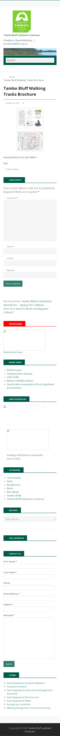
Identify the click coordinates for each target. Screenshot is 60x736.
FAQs (10, 481)
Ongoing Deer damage (20, 373)
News (16, 169)
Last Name (9, 572)
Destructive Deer (13, 352)
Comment (12, 198)
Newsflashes (15, 324)
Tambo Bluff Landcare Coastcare (21, 35)
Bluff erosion (14, 370)
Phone (6, 583)
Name (10, 246)
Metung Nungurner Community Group (28, 707)
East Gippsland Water (19, 700)
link (5, 163)
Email (10, 258)
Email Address (11, 593)
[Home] (4, 77)
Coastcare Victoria (17, 686)
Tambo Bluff (14, 495)
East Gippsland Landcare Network (26, 683)
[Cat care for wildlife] (24, 407)
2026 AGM (13, 377)
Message (9, 615)
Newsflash (13, 492)
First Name (10, 561)
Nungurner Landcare (18, 704)
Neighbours (14, 484)
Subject (8, 604)
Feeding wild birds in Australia (25, 455)
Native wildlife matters (20, 380)
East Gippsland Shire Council (23, 697)
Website (11, 270)
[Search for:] (30, 60)
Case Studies (14, 477)
